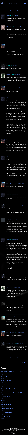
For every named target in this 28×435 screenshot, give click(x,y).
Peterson (8, 317)
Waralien (8, 74)
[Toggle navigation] (25, 3)
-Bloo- (7, 15)
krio (7, 65)
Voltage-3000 (9, 303)
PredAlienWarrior (10, 205)
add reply (24, 362)
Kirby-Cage (8, 219)
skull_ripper (8, 26)
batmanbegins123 (10, 45)
